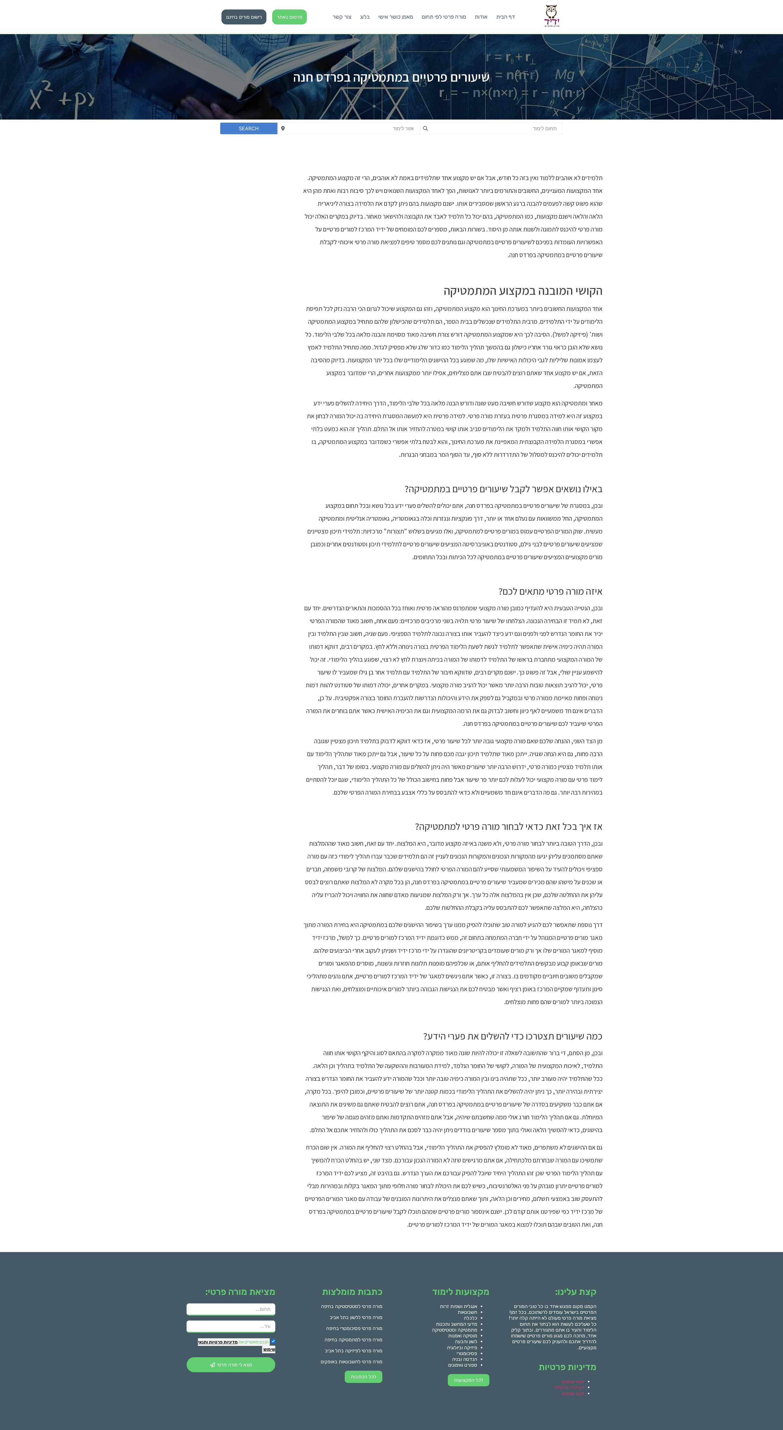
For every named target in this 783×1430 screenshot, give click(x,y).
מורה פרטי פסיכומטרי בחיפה (354, 1328)
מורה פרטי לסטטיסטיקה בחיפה (351, 1306)
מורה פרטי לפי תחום (444, 16)
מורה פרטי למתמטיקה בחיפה (353, 1340)
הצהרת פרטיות (569, 1387)
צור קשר (341, 16)
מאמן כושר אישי (395, 16)
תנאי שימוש (573, 1381)
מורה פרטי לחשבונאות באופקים (351, 1362)
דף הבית (505, 16)
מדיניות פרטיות (223, 1342)
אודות (481, 16)
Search (249, 128)
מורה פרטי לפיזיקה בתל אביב (353, 1351)
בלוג (365, 16)
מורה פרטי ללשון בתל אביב (356, 1317)
